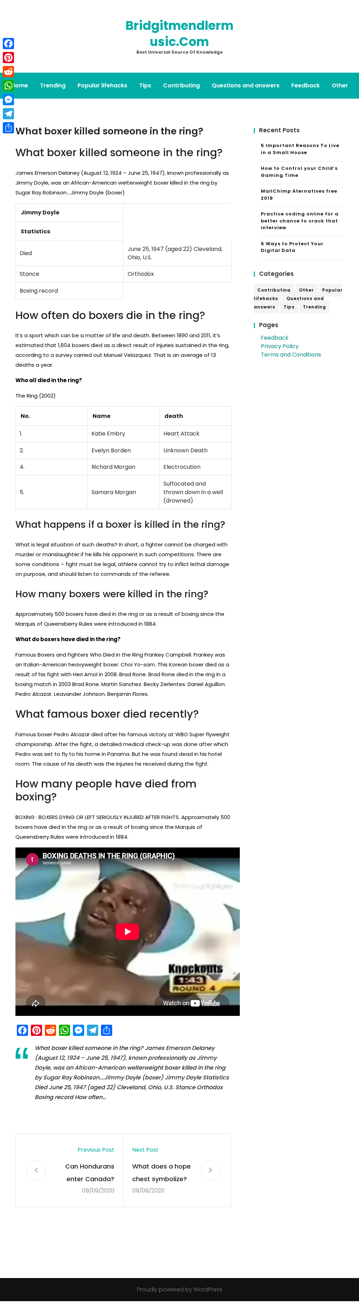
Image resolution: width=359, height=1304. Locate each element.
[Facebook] (8, 43)
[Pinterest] (8, 58)
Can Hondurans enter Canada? (89, 1172)
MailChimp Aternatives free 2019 (299, 194)
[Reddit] (8, 72)
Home (19, 85)
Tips (145, 85)
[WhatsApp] (8, 86)
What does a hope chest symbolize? (161, 1172)
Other (340, 85)
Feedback (305, 85)
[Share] (8, 128)
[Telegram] (8, 114)
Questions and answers (245, 85)
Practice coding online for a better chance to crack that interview (300, 221)
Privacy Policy (280, 346)
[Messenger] (8, 100)
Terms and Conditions (291, 355)
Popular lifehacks (102, 85)
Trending (53, 85)
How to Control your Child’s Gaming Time (299, 172)
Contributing (181, 85)
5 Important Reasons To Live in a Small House (300, 149)
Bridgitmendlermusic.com (179, 33)
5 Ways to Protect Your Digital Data (292, 247)
